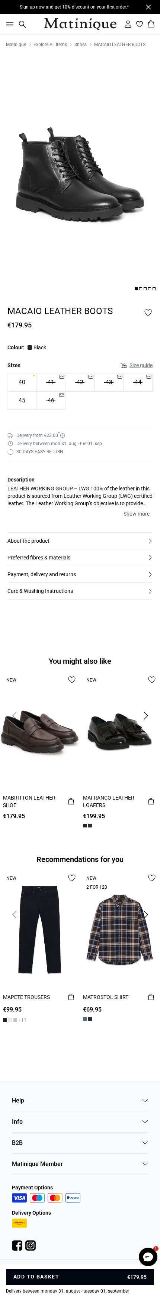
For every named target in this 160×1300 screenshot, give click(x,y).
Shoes (80, 44)
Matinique (16, 44)
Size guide (141, 365)
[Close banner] (148, 7)
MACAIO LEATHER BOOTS (119, 44)
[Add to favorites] (148, 312)
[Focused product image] (80, 174)
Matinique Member (37, 1163)
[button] (80, 540)
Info (17, 1121)
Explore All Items (50, 44)
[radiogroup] (80, 391)
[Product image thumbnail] (136, 288)
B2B (17, 1142)
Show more (137, 514)
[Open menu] (8, 24)
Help (18, 1100)
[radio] (21, 382)
